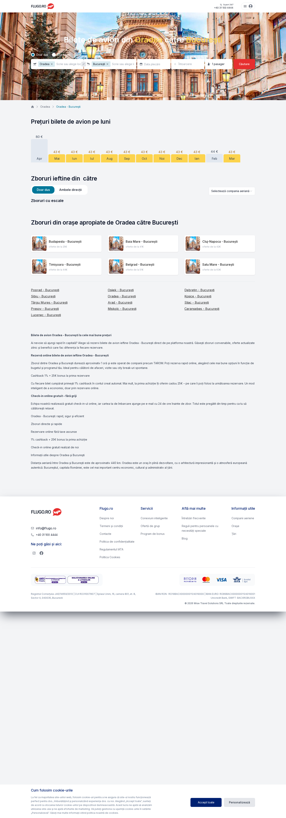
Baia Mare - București (141, 241)
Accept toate (206, 802)
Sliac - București (196, 302)
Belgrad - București (140, 264)
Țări (234, 533)
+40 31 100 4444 (223, 6)
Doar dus (42, 54)
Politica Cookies (110, 557)
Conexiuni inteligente (154, 518)
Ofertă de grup (150, 526)
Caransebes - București (201, 309)
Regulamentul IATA (111, 549)
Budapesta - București (65, 241)
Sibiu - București (43, 296)
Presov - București (45, 309)
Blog (185, 538)
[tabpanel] (143, 200)
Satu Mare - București (218, 264)
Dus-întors (63, 54)
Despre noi (107, 518)
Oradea (45, 106)
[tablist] (59, 190)
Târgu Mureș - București (49, 302)
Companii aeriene (243, 518)
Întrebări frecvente (194, 518)
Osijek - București (121, 290)
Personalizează (239, 802)
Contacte (105, 533)
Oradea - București (122, 296)
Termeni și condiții (111, 526)
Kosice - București (197, 296)
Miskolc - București (122, 309)
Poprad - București (45, 290)
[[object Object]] (34, 553)
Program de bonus (153, 533)
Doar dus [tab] (43, 190)
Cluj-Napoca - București (220, 241)
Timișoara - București (65, 264)
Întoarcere (185, 64)
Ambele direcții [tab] (70, 190)
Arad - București (120, 302)
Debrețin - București (199, 290)
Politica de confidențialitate (117, 541)
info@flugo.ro (46, 528)
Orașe (235, 526)
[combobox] (232, 191)
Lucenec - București (46, 315)
